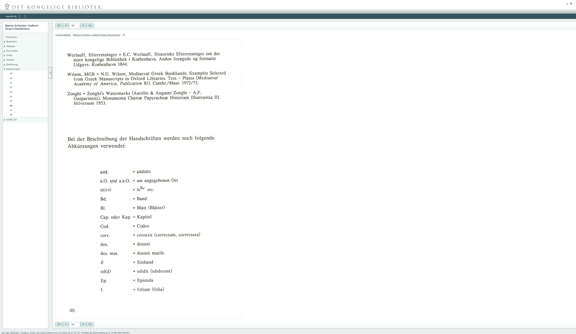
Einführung (12, 64)
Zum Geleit (12, 51)
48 (11, 114)
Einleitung (11, 37)
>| (90, 25)
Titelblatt (10, 46)
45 (11, 101)
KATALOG (11, 119)
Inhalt (9, 55)
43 (11, 92)
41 (11, 82)
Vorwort (10, 60)
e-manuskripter (63, 35)
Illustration (11, 41)
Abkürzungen (13, 69)
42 (11, 87)
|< (59, 25)
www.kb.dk (11, 16)
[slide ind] (50, 73)
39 (11, 73)
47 (11, 110)
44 (11, 96)
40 (11, 78)
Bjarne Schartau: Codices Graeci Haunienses (96, 35)
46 (11, 105)
